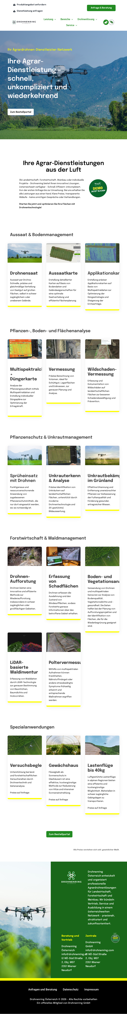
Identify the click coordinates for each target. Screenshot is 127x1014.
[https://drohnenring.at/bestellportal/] (25, 581)
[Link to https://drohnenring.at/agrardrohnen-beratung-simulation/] (111, 22)
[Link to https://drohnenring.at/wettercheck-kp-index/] (106, 22)
